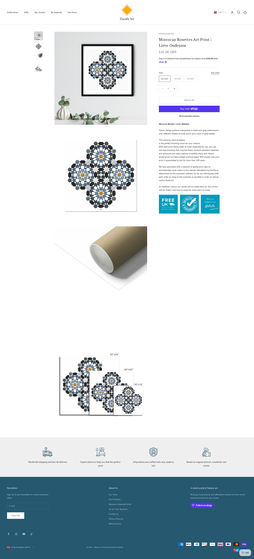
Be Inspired (56, 12)
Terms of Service (116, 518)
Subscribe (15, 515)
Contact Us (113, 514)
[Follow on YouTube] (23, 534)
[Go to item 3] (38, 57)
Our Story (72, 12)
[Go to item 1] (38, 36)
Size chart (215, 72)
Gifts (26, 12)
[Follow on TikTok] (31, 534)
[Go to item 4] (38, 68)
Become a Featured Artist (120, 504)
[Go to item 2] (38, 46)
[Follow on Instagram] (16, 534)
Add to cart (189, 100)
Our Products (115, 499)
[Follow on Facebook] (8, 534)
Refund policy (115, 523)
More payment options (189, 115)
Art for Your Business (118, 509)
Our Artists (40, 12)
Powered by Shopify (115, 547)
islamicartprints (166, 33)
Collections (12, 12)
